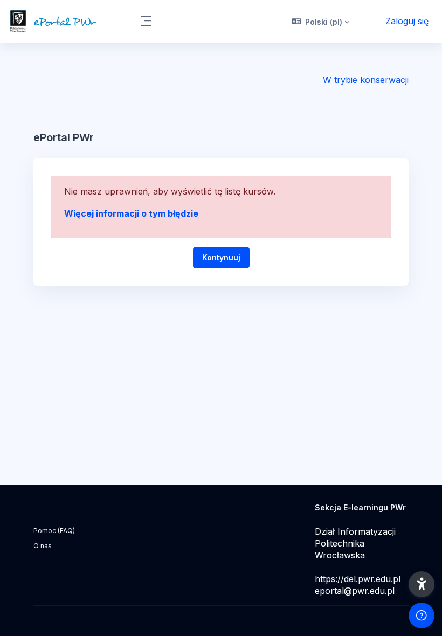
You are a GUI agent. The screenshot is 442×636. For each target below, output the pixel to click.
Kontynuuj (221, 257)
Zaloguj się (407, 21)
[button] (320, 21)
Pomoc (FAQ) (54, 531)
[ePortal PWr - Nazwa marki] (63, 21)
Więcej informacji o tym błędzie (131, 213)
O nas (42, 546)
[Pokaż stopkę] (421, 615)
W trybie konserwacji (366, 79)
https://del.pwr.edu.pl (357, 578)
